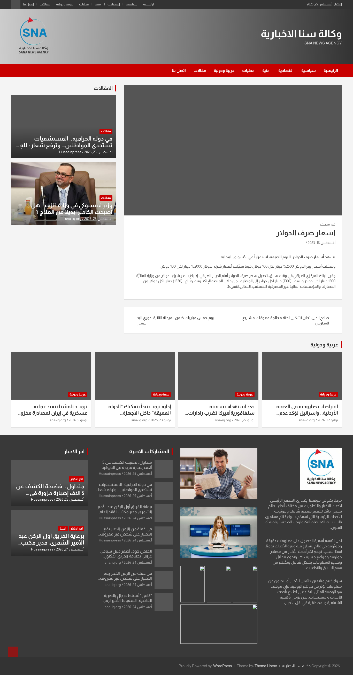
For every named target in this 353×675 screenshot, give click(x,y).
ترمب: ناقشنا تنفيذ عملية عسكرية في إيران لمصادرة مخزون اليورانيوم (52, 413)
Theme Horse (266, 666)
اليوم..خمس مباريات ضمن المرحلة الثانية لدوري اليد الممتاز (176, 320)
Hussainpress (70, 152)
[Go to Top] (13, 652)
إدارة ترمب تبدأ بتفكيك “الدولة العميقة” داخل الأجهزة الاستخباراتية (139, 413)
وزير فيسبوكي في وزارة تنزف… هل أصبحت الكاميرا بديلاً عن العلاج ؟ (71, 208)
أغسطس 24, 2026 (138, 518)
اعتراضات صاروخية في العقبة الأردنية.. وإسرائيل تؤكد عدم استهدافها (307, 413)
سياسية (131, 4)
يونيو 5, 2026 (78, 420)
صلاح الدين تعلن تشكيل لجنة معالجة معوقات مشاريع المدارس (285, 320)
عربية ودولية (64, 4)
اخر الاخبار (74, 451)
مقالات (45, 4)
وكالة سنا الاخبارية (301, 33)
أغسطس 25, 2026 (98, 152)
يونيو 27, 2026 (244, 420)
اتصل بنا (28, 4)
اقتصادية (114, 4)
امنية (98, 4)
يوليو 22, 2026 (328, 420)
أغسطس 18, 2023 (321, 242)
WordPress (222, 666)
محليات (84, 4)
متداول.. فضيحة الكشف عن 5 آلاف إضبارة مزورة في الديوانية (50, 493)
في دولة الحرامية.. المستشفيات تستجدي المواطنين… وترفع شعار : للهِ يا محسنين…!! (64, 145)
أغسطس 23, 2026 (98, 218)
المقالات (103, 88)
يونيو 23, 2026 (160, 420)
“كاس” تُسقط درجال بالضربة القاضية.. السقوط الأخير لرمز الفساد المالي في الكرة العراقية (126, 600)
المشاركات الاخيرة (149, 451)
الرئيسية (149, 4)
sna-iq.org (73, 218)
